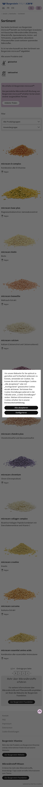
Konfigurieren (21, 412)
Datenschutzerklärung (14, 402)
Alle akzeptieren (21, 408)
